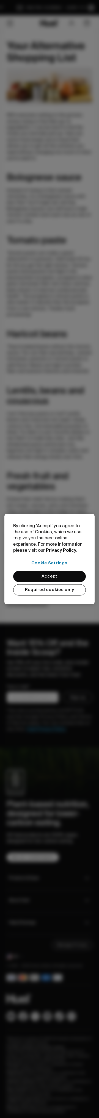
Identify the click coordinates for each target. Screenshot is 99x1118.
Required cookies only (49, 589)
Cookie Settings (49, 563)
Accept (50, 576)
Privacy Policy (61, 550)
